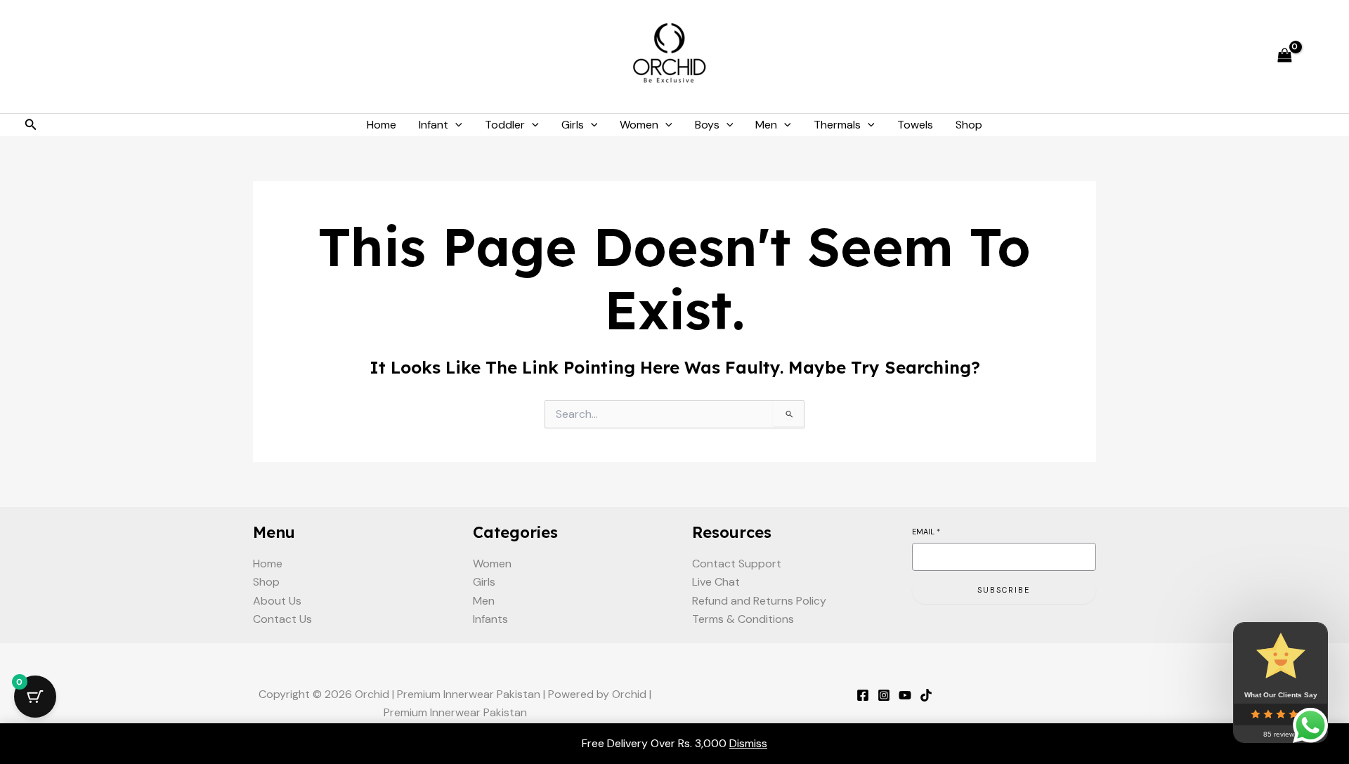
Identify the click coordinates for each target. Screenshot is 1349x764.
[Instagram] (884, 695)
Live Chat (716, 581)
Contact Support (736, 563)
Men (766, 124)
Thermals (837, 124)
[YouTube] (905, 695)
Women (639, 124)
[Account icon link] (1318, 57)
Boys (707, 124)
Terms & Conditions (743, 619)
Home (381, 124)
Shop (969, 124)
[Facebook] (862, 695)
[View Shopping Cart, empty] (1284, 57)
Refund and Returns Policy (759, 600)
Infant (433, 124)
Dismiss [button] (748, 743)
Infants (490, 619)
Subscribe (1003, 590)
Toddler (505, 124)
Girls (572, 124)
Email (926, 531)
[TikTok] (926, 695)
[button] (31, 125)
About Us (277, 600)
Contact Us (282, 619)
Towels (915, 124)
